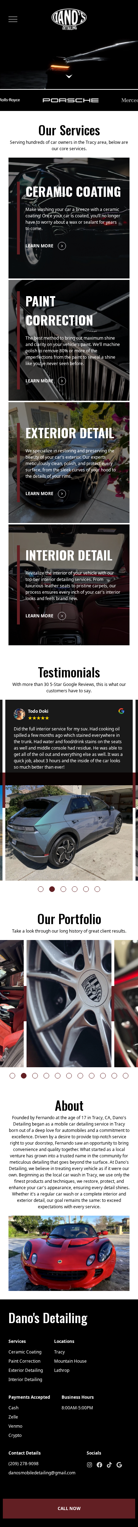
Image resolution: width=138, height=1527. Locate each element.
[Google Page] (119, 1465)
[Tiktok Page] (109, 1465)
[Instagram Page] (89, 1465)
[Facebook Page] (99, 1465)
